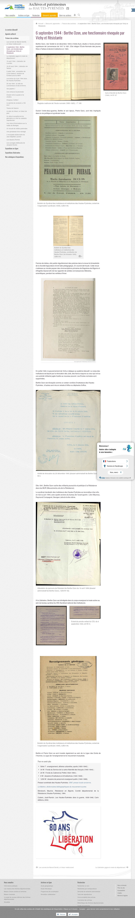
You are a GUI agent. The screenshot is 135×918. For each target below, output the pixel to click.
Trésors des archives (69, 23)
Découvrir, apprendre (53, 23)
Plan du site (121, 888)
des (47, 6)
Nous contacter (121, 885)
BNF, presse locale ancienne (80, 782)
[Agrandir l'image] (68, 77)
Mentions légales (122, 895)
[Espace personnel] (75, 15)
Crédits (119, 893)
